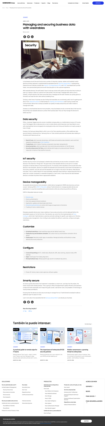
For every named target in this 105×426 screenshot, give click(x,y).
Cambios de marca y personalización (10, 403)
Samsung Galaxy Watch (64, 83)
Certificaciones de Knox (27, 394)
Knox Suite (46, 388)
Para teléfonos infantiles (9, 405)
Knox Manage (48, 396)
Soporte (89, 386)
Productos (48, 381)
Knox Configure (47, 413)
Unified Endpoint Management (9, 387)
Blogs (49, 3)
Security (25, 17)
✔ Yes (24, 311)
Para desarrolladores (94, 401)
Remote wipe (29, 197)
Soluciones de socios (27, 403)
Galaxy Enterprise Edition (70, 404)
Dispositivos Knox (26, 392)
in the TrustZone (44, 142)
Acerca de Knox (21, 3)
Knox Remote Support (50, 408)
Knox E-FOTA (48, 398)
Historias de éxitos (26, 400)
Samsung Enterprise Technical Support (71, 395)
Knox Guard (67, 387)
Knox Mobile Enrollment (50, 393)
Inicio (3, 7)
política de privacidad (45, 423)
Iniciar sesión (85, 3)
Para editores (6, 408)
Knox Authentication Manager (52, 405)
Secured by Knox (26, 387)
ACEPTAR (86, 421)
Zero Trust (24, 389)
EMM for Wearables (41, 187)
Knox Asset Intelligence (50, 401)
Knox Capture (48, 403)
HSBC (65, 85)
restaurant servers (34, 101)
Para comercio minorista (9, 392)
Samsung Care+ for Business (70, 392)
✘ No (30, 311)
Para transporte (6, 397)
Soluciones (6, 381)
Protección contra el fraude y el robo (10, 410)
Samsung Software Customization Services (72, 399)
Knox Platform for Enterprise (51, 391)
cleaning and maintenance (57, 101)
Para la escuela (6, 394)
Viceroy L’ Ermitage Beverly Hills (52, 85)
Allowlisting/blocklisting (33, 205)
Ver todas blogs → (88, 324)
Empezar (98, 3)
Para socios (55, 3)
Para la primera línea (8, 389)
